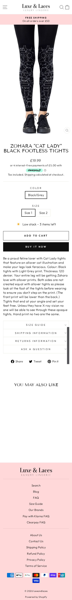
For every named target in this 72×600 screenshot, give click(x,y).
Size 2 (43, 213)
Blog (36, 491)
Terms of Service (36, 566)
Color (36, 187)
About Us (36, 535)
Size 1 (28, 213)
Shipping (30, 174)
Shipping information (36, 332)
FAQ (36, 497)
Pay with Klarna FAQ (36, 516)
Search (36, 485)
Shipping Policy (36, 547)
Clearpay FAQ (36, 522)
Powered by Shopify (36, 596)
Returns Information (36, 340)
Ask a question (36, 349)
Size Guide (36, 324)
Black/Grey (36, 195)
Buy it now (36, 246)
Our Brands (36, 510)
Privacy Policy (36, 559)
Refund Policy (36, 553)
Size (36, 205)
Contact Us (36, 541)
